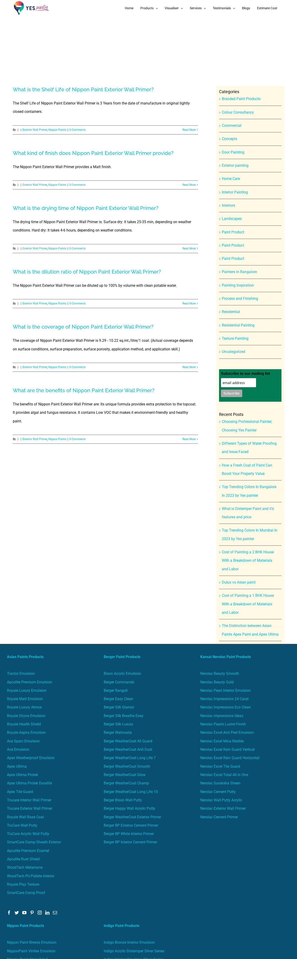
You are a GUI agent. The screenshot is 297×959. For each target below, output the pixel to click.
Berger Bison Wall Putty (123, 800)
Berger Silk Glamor (119, 707)
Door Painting (233, 152)
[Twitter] (17, 912)
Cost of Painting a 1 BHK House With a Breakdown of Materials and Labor (248, 604)
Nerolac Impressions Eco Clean (225, 707)
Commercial (232, 125)
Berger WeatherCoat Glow (124, 775)
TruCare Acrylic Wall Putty (28, 834)
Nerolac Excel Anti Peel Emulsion (227, 732)
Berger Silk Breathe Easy (123, 716)
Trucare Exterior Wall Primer (29, 808)
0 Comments (77, 129)
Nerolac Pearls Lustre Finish (223, 724)
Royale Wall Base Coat (25, 817)
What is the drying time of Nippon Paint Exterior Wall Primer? (85, 208)
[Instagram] (40, 912)
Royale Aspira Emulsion (26, 732)
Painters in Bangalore (239, 272)
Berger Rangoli (116, 690)
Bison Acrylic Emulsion (122, 673)
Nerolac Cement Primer (219, 817)
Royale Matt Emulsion (25, 699)
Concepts (229, 139)
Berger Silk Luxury (118, 724)
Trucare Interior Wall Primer (29, 800)
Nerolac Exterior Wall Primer (223, 808)
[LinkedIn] (47, 912)
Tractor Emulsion (21, 673)
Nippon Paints (57, 129)
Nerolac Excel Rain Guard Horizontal (229, 758)
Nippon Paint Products (25, 925)
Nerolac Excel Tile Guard (220, 766)
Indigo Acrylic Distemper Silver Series (134, 951)
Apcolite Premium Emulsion (29, 682)
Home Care (231, 178)
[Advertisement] (148, 51)
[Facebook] (9, 912)
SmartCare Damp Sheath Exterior (34, 842)
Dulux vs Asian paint (238, 582)
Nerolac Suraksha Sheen (220, 783)
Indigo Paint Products (121, 925)
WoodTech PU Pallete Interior (30, 876)
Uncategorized (233, 351)
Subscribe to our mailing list (245, 373)
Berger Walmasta (118, 732)
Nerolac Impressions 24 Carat (224, 699)
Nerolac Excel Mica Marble (222, 741)
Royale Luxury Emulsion (26, 690)
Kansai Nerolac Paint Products (225, 657)
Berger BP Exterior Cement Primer (131, 825)
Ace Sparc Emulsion (23, 741)
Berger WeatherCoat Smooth (127, 766)
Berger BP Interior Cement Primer (130, 842)
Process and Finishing (240, 298)
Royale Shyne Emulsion (26, 716)
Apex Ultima (17, 766)
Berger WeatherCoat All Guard (128, 741)
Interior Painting (235, 192)
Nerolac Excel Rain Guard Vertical (227, 749)
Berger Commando (119, 682)
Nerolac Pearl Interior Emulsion (225, 690)
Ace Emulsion (18, 749)
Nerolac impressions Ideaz (221, 716)
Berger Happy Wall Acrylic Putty (129, 808)
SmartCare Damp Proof (26, 892)
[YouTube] (24, 912)
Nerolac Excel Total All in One (224, 775)
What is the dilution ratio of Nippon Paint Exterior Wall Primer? (87, 272)
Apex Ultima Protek (22, 775)
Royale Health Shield (24, 724)
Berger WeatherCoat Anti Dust (128, 749)
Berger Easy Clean (118, 699)
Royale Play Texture (23, 884)
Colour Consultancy (238, 112)
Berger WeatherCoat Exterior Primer (132, 817)
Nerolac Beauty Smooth (219, 673)
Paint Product (233, 232)
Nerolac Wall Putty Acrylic (221, 800)
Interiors (228, 205)
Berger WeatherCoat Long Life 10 (131, 791)
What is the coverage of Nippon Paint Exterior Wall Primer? (83, 327)
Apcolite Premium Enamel (28, 850)
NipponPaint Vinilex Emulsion (31, 951)
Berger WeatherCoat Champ (126, 783)
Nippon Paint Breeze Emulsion (31, 942)
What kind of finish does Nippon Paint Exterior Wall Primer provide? (93, 153)
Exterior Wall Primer (35, 129)
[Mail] (55, 912)
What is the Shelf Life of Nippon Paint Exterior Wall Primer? (83, 89)
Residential (231, 312)
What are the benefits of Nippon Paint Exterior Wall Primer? (84, 390)
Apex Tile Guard (20, 791)
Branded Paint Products (241, 99)
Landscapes (232, 218)
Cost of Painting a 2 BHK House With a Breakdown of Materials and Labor (248, 560)
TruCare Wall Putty (22, 825)
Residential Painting (238, 325)
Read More (189, 129)
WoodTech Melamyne (24, 867)
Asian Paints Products (25, 657)
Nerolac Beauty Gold (217, 682)
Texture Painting (235, 338)
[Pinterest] (32, 912)
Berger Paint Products (122, 657)
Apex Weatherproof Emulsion (31, 758)
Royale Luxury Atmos (24, 707)
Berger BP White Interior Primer (129, 834)
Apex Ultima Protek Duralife (29, 783)
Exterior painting (235, 165)
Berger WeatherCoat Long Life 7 (130, 758)
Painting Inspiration (238, 285)
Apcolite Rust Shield (23, 859)
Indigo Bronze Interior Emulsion (129, 942)
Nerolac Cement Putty (218, 791)
